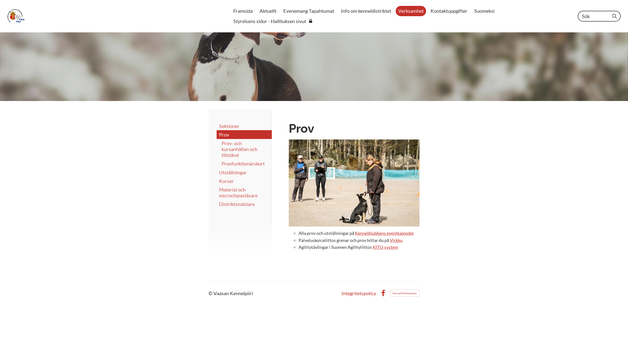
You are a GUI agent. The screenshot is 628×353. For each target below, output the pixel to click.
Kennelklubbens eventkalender (384, 233)
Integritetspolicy (358, 293)
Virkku (396, 240)
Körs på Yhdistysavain (405, 293)
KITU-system (385, 247)
